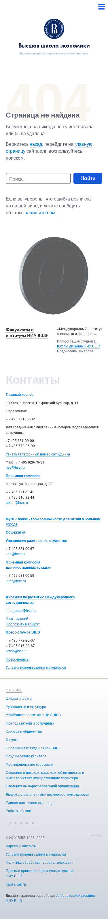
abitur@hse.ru (17, 502)
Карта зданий (17, 618)
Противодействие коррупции (29, 764)
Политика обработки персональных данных (42, 862)
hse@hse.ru (15, 467)
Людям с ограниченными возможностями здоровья (47, 794)
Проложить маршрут (23, 623)
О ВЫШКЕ (14, 689)
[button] (9, 822)
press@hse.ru (17, 650)
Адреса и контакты (21, 845)
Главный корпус (19, 394)
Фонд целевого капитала (26, 755)
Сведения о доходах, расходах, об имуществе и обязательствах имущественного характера (45, 775)
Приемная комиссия (23, 475)
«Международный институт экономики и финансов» (79, 331)
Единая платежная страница (30, 802)
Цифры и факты (19, 698)
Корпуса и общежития (24, 731)
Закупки (12, 739)
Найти (88, 178)
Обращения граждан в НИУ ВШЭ (33, 747)
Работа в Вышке (19, 810)
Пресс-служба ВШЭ (23, 632)
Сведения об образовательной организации (42, 785)
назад (36, 144)
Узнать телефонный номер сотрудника (38, 453)
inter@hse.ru (16, 580)
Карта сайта (16, 884)
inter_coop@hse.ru (21, 610)
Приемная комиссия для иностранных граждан (28, 564)
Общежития (16, 532)
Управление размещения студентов (36, 540)
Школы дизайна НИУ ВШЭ (78, 345)
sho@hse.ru (15, 553)
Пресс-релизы (17, 659)
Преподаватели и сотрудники (30, 723)
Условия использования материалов (36, 667)
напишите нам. (40, 212)
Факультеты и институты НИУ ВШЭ (27, 332)
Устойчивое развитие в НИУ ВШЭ (33, 714)
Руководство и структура (26, 706)
